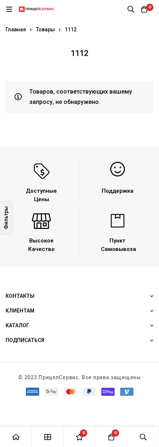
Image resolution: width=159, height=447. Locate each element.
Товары (45, 29)
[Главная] (16, 437)
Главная (16, 29)
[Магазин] (48, 437)
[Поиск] (131, 9)
